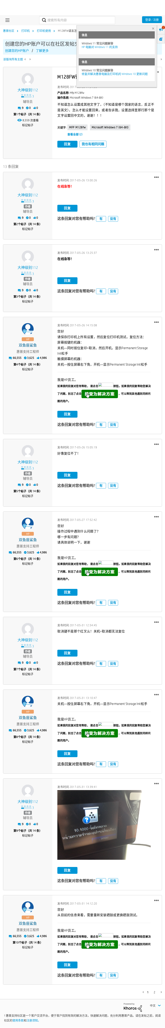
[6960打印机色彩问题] (30, 59)
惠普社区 (8, 31)
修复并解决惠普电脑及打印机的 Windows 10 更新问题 (115, 74)
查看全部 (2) (74, 134)
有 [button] (101, 219)
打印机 (25, 31)
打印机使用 (44, 31)
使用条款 (18, 1020)
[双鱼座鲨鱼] (28, 329)
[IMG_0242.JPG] (104, 825)
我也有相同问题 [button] (93, 144)
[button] (156, 177)
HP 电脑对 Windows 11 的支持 (100, 47)
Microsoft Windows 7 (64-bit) (110, 127)
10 (17, 942)
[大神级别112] (28, 79)
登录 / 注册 (152, 19)
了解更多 (42, 50)
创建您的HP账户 (17, 50)
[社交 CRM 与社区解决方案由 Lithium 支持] (133, 1007)
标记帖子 (27, 125)
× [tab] (153, 28)
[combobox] (77, 20)
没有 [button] (113, 219)
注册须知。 (34, 1020)
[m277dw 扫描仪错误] (25, 59)
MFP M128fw (77, 127)
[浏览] (6, 20)
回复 (67, 144)
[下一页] (161, 59)
